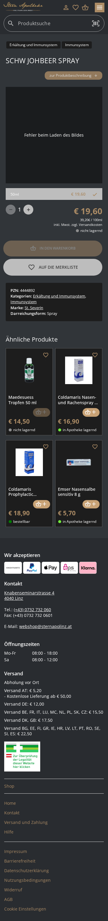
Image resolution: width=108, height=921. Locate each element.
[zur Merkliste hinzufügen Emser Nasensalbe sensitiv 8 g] (95, 447)
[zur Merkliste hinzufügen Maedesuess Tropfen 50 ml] (45, 355)
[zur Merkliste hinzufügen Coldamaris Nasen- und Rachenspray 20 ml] (95, 355)
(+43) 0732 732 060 (32, 609)
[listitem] (54, 786)
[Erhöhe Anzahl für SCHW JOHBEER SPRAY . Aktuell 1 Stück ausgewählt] (28, 210)
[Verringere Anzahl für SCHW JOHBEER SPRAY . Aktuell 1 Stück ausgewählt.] (11, 210)
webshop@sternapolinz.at (45, 626)
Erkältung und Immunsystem (59, 296)
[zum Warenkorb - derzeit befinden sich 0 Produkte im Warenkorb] (85, 7)
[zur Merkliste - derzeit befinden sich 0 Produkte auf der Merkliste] (75, 7)
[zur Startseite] (32, 7)
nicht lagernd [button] (91, 230)
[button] (96, 23)
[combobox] (52, 25)
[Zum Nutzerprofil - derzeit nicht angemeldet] (66, 7)
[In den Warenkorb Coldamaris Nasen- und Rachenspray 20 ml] (91, 412)
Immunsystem (23, 301)
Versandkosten (90, 224)
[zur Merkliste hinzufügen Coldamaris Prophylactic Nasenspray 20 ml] (45, 447)
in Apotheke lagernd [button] (79, 429)
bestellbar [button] (21, 521)
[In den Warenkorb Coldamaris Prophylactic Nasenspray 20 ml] (41, 504)
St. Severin (34, 307)
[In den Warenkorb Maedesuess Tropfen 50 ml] (41, 412)
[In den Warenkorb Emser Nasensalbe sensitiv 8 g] (91, 504)
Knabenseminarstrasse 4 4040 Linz (29, 595)
